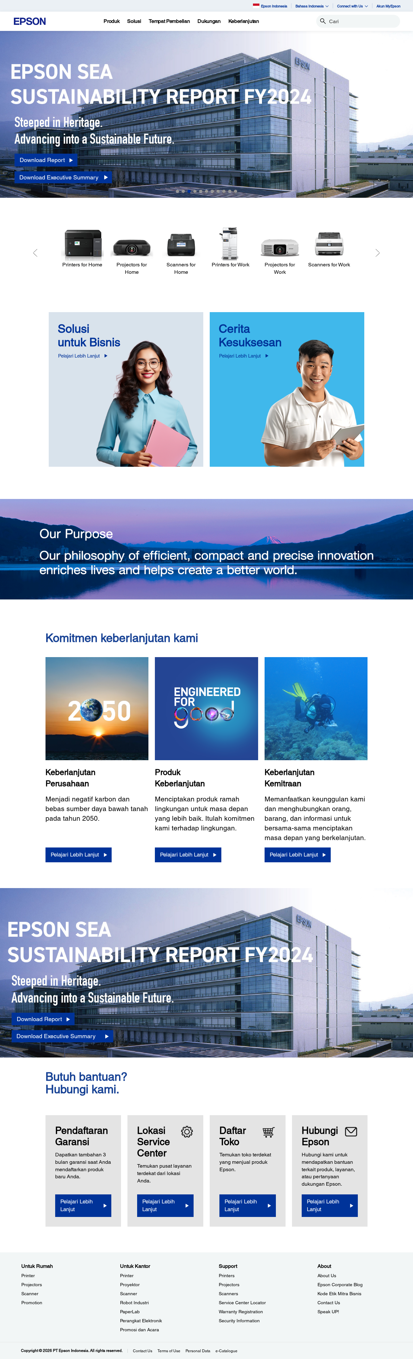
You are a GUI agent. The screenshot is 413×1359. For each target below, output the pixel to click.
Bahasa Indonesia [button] (310, 6)
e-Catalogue (226, 1351)
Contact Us (328, 1302)
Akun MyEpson (388, 6)
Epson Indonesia (274, 6)
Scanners (228, 1293)
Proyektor (130, 1284)
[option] (206, 114)
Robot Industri (134, 1302)
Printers (227, 1275)
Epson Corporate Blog (340, 1284)
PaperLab (130, 1311)
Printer (28, 1275)
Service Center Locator (242, 1302)
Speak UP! (328, 1311)
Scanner (29, 1293)
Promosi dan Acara (139, 1329)
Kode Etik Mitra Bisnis (339, 1293)
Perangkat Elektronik (141, 1320)
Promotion (31, 1302)
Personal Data (198, 1351)
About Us (326, 1275)
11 (235, 191)
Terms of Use (168, 1351)
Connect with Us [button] (350, 6)
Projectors (31, 1284)
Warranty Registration (241, 1311)
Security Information (239, 1320)
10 (229, 191)
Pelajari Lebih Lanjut (79, 356)
